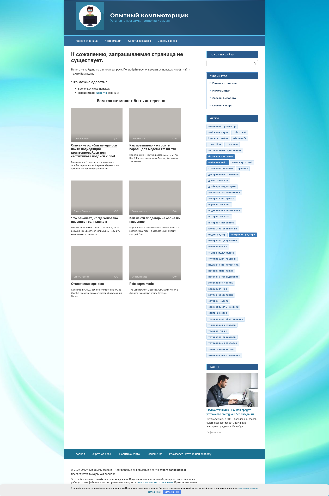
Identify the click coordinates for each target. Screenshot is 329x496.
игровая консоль (219, 204)
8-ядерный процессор (222, 126)
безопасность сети (220, 156)
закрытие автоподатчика (224, 192)
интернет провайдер (221, 223)
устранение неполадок (222, 343)
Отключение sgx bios (87, 284)
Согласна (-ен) (172, 492)
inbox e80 (239, 132)
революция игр (217, 289)
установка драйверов (222, 337)
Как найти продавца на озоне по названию (154, 220)
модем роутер (217, 235)
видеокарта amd (242, 162)
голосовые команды (220, 168)
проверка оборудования (223, 277)
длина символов (218, 180)
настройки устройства (222, 241)
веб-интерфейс (217, 162)
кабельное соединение (222, 229)
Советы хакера (167, 40)
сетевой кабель (218, 301)
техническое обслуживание (225, 319)
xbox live (214, 144)
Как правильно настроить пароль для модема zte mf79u (152, 147)
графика (243, 168)
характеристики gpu (221, 349)
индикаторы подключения (224, 210)
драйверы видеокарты (222, 186)
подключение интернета (223, 265)
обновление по (217, 247)
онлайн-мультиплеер (221, 253)
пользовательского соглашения (155, 482)
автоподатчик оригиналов (224, 150)
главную (101, 92)
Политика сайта (129, 454)
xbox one (232, 144)
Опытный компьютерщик (149, 15)
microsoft (239, 138)
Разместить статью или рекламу (190, 454)
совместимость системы (223, 307)
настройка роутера (243, 235)
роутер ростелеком (220, 295)
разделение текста (220, 283)
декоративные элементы (223, 174)
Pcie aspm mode (141, 284)
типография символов (222, 325)
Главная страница (86, 40)
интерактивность (219, 216)
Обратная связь (102, 454)
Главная (80, 454)
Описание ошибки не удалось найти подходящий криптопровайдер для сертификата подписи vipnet (94, 150)
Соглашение (154, 454)
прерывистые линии (220, 271)
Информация (113, 40)
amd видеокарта (218, 132)
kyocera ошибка (218, 138)
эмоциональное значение (224, 355)
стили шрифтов (217, 313)
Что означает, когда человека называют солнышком (94, 220)
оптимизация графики (222, 259)
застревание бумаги (221, 198)
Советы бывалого (139, 40)
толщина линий (217, 331)
